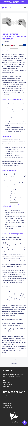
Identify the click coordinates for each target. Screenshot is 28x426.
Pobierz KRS (6, 400)
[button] (25, 7)
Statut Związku (6, 396)
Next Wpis (14, 364)
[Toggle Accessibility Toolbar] (24, 422)
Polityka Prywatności (8, 398)
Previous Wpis (14, 360)
